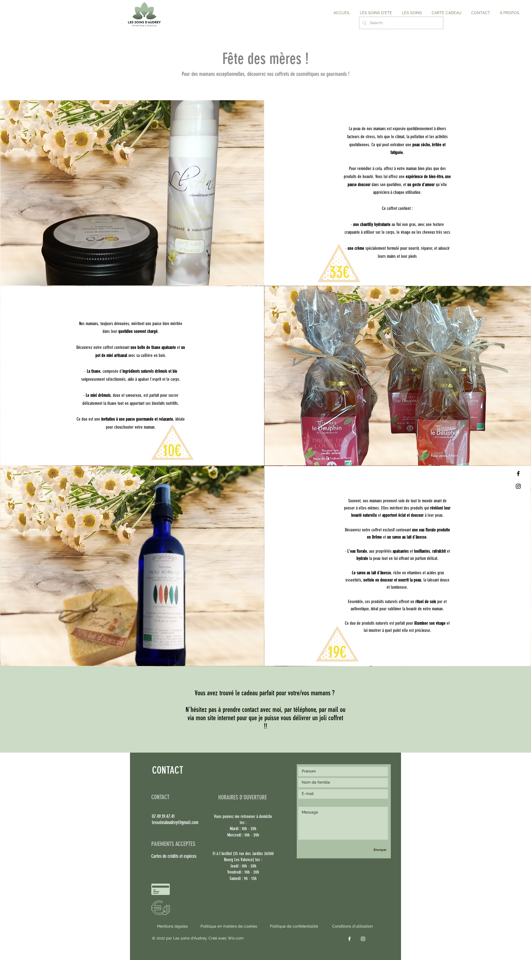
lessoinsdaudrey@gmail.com (175, 822)
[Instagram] (518, 486)
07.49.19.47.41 (163, 816)
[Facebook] (518, 473)
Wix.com (236, 938)
